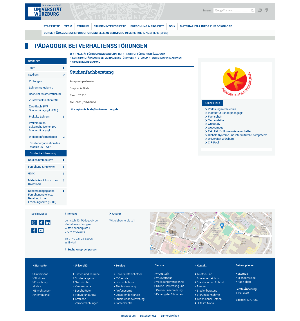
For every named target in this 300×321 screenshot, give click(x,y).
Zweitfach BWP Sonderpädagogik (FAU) (43, 108)
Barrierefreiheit (170, 315)
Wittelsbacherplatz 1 (122, 220)
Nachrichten (82, 282)
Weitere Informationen (43, 136)
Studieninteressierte (110, 26)
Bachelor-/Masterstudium (45, 94)
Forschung (40, 282)
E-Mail (72, 242)
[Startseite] (71, 54)
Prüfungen (35, 81)
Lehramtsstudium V (41, 87)
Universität (41, 274)
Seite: (239, 299)
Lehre (37, 286)
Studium (83, 26)
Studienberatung (126, 286)
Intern (207, 10)
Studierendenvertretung (130, 299)
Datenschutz (148, 315)
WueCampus (164, 277)
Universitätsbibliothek (129, 274)
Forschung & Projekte (147, 26)
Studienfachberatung (43, 153)
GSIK (172, 26)
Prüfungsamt (124, 290)
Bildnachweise (246, 277)
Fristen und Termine (87, 274)
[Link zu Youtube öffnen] (41, 230)
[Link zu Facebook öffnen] (34, 230)
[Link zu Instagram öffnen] (34, 223)
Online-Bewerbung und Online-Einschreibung (170, 288)
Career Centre (124, 303)
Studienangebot (84, 278)
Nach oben (244, 281)
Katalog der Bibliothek (169, 294)
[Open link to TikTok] (41, 223)
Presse (201, 286)
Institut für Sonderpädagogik (145, 54)
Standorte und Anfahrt (210, 282)
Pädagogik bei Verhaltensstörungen (91, 46)
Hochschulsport (125, 282)
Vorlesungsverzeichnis (170, 281)
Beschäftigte (83, 290)
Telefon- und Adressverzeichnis (208, 276)
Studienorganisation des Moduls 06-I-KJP (45, 145)
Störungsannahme (208, 294)
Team (68, 26)
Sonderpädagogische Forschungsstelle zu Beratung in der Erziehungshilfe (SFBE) (106, 32)
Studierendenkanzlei (128, 294)
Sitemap (242, 273)
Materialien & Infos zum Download (206, 26)
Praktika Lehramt (39, 116)
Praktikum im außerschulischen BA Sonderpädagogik (42, 126)
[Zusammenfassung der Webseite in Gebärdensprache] (266, 10)
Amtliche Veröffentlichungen (86, 301)
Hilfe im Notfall (206, 303)
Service (120, 265)
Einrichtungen (42, 290)
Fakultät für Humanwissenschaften (99, 54)
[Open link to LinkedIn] (48, 223)
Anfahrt (116, 213)
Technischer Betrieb (209, 299)
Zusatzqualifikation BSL (43, 100)
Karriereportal (83, 286)
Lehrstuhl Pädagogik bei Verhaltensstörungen (103, 57)
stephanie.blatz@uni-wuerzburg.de (96, 109)
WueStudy (162, 273)
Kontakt (72, 213)
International (42, 294)
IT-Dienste (122, 278)
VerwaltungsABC (85, 294)
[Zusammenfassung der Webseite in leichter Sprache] (260, 10)
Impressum (128, 315)
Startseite (51, 26)
